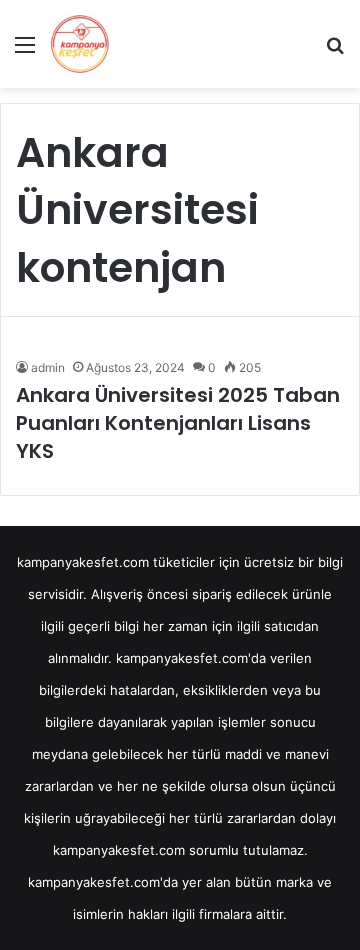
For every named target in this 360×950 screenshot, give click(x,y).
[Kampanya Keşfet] (80, 44)
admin (48, 367)
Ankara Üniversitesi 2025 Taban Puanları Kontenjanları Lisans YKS (178, 423)
